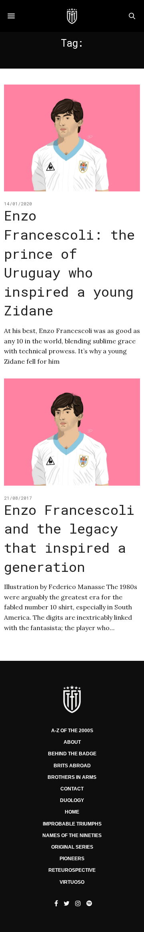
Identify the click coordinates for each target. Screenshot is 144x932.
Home (72, 812)
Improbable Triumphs (72, 824)
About (72, 742)
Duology (72, 800)
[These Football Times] (72, 16)
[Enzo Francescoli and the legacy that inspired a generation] (72, 431)
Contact (72, 789)
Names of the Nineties (72, 835)
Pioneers (72, 858)
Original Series (72, 847)
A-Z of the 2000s (72, 730)
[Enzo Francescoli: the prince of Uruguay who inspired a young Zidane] (72, 138)
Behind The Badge (72, 754)
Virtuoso (72, 882)
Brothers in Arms (72, 777)
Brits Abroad (72, 765)
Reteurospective (72, 870)
